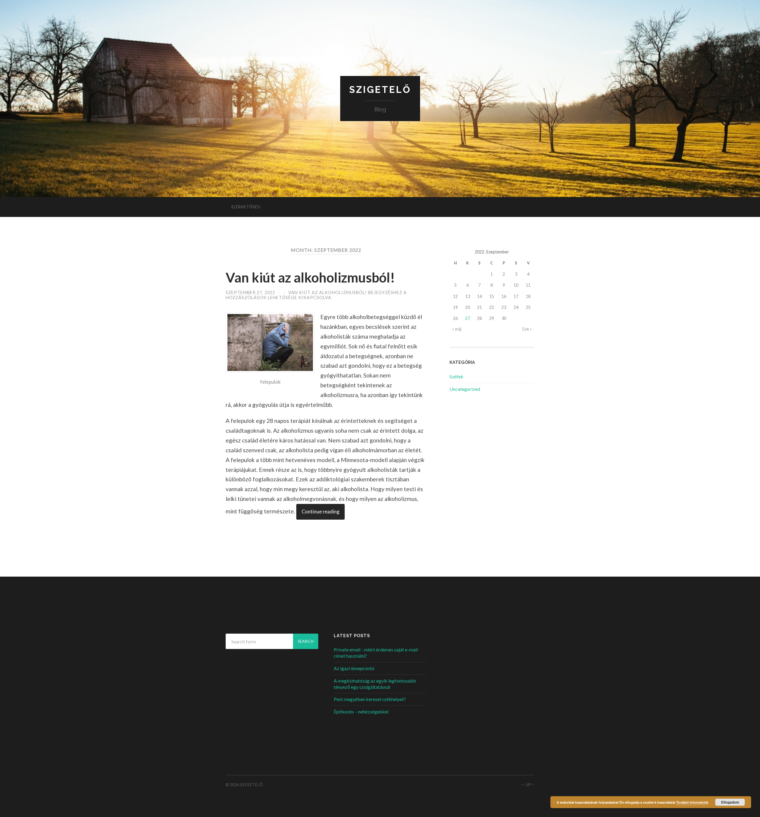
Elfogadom (730, 802)
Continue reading (320, 512)
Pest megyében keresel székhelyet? (370, 699)
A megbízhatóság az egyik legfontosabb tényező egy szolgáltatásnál (375, 684)
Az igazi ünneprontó (354, 668)
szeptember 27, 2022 (250, 292)
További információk (692, 802)
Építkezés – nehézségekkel (361, 711)
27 (467, 318)
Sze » (527, 328)
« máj (456, 328)
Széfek (456, 376)
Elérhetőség (246, 206)
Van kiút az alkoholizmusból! (310, 277)
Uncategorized (464, 389)
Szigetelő (380, 89)
